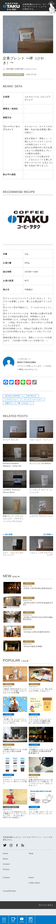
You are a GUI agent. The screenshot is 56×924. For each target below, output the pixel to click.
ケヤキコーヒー (11, 400)
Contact (6, 864)
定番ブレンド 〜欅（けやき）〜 (18, 403)
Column (6, 877)
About (5, 859)
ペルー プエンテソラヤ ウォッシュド (14, 545)
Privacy (6, 869)
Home (5, 853)
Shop (31, 853)
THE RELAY (31, 396)
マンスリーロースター (33, 400)
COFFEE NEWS (11, 807)
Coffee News (34, 883)
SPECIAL (28, 583)
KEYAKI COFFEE (12, 396)
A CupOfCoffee (9, 891)
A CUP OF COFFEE (13, 75)
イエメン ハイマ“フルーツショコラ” (41, 545)
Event (31, 877)
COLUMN (8, 714)
